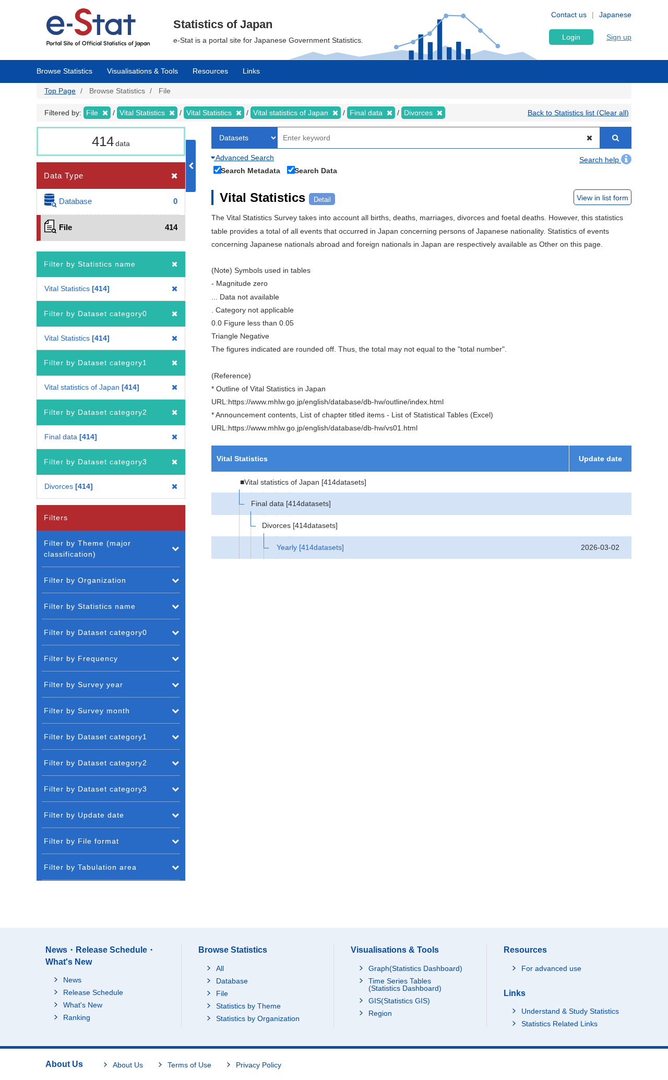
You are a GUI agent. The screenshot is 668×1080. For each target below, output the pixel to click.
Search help (600, 159)
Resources (210, 71)
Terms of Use (189, 1065)
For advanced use (551, 968)
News (72, 979)
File (222, 993)
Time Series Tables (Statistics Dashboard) (405, 984)
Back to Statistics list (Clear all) (578, 113)
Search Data (315, 170)
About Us (128, 1065)
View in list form (602, 198)
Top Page (60, 91)
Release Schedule (93, 992)
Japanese (615, 14)
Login (571, 37)
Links (251, 71)
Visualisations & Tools (142, 71)
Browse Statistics (64, 71)
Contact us (569, 14)
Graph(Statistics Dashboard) (415, 968)
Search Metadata (250, 170)
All (220, 968)
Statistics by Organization (258, 1018)
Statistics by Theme (248, 1006)
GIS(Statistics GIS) (399, 1000)
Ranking (76, 1017)
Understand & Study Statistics (570, 1011)
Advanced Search (244, 157)
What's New (82, 1005)
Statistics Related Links (559, 1023)
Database (232, 981)
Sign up (618, 37)
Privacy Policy (258, 1065)
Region (380, 1013)
